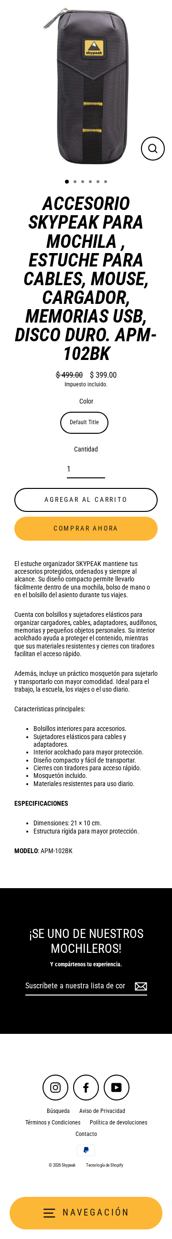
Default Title (84, 422)
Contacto (86, 1134)
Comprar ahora (86, 528)
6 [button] (106, 182)
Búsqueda (58, 1111)
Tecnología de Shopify (104, 1165)
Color (86, 401)
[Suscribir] (139, 986)
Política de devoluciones (118, 1122)
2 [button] (76, 182)
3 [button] (83, 182)
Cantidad (86, 449)
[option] (86, 86)
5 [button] (99, 182)
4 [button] (91, 182)
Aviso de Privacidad (102, 1111)
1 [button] (67, 182)
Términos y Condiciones (52, 1122)
